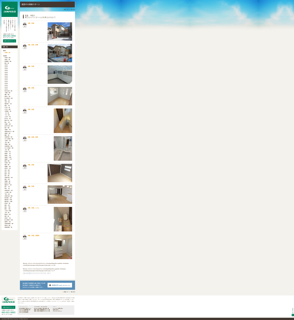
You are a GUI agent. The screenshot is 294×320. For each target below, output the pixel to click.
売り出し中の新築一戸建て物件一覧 (41, 308)
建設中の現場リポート (8, 25)
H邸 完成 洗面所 (33, 235)
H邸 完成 (31, 23)
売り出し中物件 (12, 25)
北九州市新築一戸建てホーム (25, 308)
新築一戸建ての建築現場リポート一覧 (42, 309)
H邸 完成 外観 (33, 44)
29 (48, 273)
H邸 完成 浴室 (33, 137)
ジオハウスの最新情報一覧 (24, 309)
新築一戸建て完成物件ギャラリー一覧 (42, 310)
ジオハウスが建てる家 (15, 25)
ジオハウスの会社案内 (23, 312)
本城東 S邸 (7, 52)
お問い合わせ (55, 309)
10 (44, 273)
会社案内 (4, 25)
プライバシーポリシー (57, 310)
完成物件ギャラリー (10, 25)
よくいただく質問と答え (6, 25)
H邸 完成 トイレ (33, 208)
